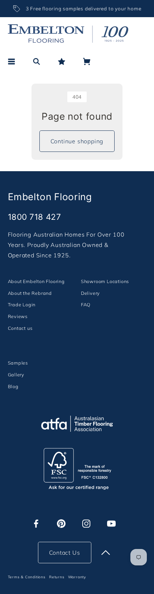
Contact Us (64, 552)
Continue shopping (77, 141)
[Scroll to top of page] (105, 552)
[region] (77, 8)
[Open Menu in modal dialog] (11, 61)
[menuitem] (36, 281)
